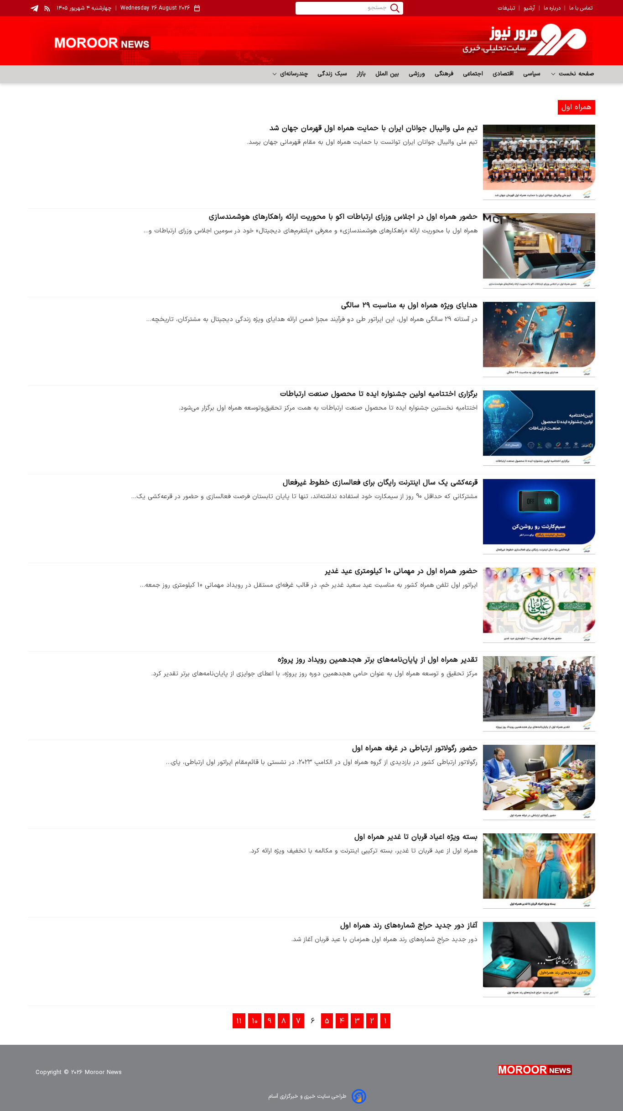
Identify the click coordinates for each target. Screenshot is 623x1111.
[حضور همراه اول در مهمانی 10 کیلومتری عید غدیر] (539, 605)
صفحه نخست (575, 74)
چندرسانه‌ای (293, 74)
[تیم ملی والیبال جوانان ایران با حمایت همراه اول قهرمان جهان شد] (539, 162)
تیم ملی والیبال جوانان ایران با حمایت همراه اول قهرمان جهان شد (374, 128)
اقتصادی (503, 74)
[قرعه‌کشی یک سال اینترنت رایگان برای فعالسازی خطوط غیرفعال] (539, 516)
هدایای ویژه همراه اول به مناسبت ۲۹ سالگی (409, 305)
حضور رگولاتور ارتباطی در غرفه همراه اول (415, 748)
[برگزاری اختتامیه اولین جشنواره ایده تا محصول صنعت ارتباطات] (539, 428)
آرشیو (529, 8)
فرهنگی (444, 74)
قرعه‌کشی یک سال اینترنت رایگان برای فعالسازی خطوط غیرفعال (380, 482)
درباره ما (552, 8)
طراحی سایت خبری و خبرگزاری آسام (307, 1096)
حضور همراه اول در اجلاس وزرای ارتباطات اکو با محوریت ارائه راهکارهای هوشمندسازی (343, 216)
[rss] (47, 8)
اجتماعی (473, 74)
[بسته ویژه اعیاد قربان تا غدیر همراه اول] (539, 871)
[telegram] (34, 8)
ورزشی (417, 74)
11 (239, 1021)
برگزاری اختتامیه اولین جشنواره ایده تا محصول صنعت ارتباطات (379, 394)
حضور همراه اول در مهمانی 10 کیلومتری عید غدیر (401, 571)
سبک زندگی (332, 74)
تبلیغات (506, 8)
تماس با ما (580, 8)
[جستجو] (395, 8)
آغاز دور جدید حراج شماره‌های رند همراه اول (409, 925)
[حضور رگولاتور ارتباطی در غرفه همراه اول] (539, 782)
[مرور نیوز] (311, 40)
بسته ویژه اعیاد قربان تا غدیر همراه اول (416, 837)
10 (255, 1021)
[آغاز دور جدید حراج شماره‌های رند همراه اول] (539, 959)
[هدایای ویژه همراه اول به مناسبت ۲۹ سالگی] (539, 339)
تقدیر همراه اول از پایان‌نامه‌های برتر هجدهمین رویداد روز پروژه (378, 659)
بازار (361, 74)
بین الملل (387, 74)
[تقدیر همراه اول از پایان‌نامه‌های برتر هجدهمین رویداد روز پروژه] (539, 694)
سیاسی (532, 74)
